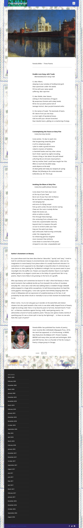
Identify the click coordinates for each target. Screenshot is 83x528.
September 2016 (12, 513)
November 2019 (12, 401)
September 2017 (12, 465)
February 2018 (12, 445)
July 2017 (10, 473)
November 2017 (12, 457)
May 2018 (10, 433)
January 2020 (11, 393)
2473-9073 (13, 526)
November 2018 (12, 421)
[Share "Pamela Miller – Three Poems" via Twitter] (45, 353)
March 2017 (11, 489)
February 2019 (12, 409)
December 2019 (12, 397)
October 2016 (11, 509)
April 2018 (10, 437)
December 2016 (12, 501)
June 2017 (10, 477)
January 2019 (11, 413)
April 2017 (10, 485)
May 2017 (10, 481)
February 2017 (12, 493)
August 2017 (11, 469)
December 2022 (12, 385)
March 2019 (11, 405)
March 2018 (11, 441)
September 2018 (12, 429)
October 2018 (11, 425)
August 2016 (11, 517)
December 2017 (12, 453)
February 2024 (12, 381)
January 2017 (11, 497)
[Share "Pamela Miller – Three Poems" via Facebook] (42, 353)
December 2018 (12, 417)
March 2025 (11, 377)
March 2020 (11, 389)
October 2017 (11, 461)
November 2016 (12, 505)
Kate (25, 526)
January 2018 (11, 449)
